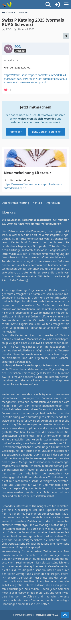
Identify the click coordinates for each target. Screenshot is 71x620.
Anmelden (16, 131)
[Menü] (66, 4)
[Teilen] (66, 36)
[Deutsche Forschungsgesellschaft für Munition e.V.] (7, 4)
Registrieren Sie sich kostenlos (36, 118)
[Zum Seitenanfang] (65, 615)
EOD (8, 29)
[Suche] (48, 4)
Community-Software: (35, 614)
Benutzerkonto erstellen (46, 131)
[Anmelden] (57, 4)
